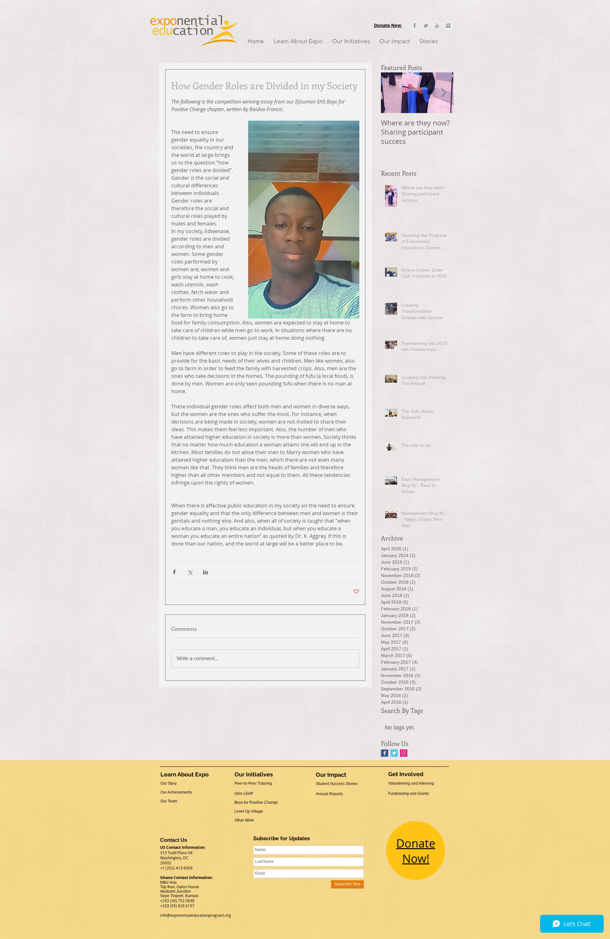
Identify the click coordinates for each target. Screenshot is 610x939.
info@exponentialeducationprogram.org (195, 915)
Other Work (244, 820)
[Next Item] (443, 93)
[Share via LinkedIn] (205, 572)
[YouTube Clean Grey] (437, 25)
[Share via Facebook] (174, 572)
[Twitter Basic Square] (394, 753)
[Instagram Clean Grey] (448, 25)
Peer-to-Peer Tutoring (253, 783)
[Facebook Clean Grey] (415, 25)
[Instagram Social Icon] (403, 753)
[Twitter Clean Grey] (426, 25)
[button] (298, 41)
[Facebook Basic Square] (384, 753)
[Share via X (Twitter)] (190, 572)
